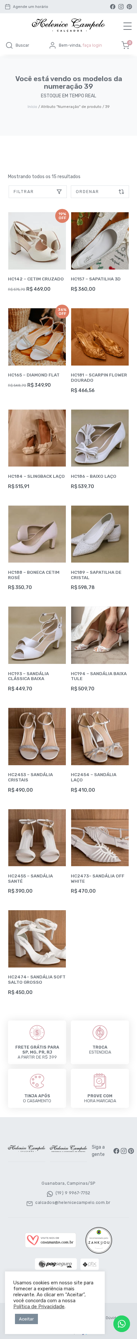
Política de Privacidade (39, 1307)
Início (32, 106)
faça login (92, 45)
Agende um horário (30, 7)
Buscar (22, 45)
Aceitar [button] (26, 1318)
